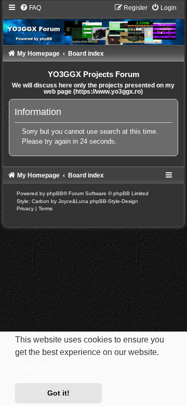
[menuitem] (30, 7)
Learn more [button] (38, 366)
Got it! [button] (58, 393)
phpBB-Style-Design (114, 201)
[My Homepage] (93, 24)
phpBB (55, 193)
